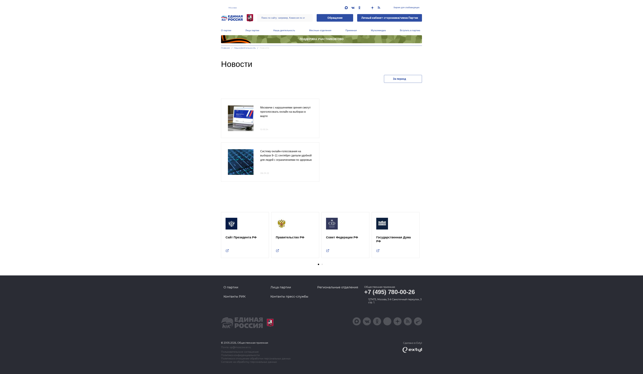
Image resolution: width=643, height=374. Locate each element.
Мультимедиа (378, 30)
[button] (318, 264)
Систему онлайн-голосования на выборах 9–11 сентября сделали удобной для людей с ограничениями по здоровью (286, 155)
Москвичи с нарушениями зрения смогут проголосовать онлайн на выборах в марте (285, 112)
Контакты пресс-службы (289, 296)
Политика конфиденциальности (240, 355)
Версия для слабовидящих (406, 7)
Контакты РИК (234, 296)
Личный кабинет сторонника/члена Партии (389, 17)
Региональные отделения (337, 287)
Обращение (335, 17)
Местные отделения (320, 30)
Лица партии (252, 30)
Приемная (351, 30)
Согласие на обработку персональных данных (249, 362)
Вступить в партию (410, 30)
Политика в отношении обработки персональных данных (256, 358)
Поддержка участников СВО (321, 39)
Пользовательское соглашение (240, 352)
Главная (225, 48)
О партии (226, 30)
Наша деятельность (284, 30)
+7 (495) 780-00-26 (389, 292)
